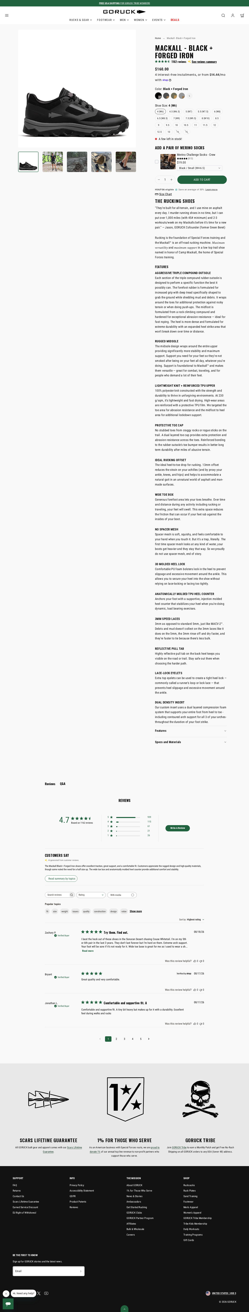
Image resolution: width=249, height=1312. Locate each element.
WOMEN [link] (139, 20)
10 (176, 125)
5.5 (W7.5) (203, 111)
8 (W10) (206, 118)
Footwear (188, 1201)
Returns (17, 1190)
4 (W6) (160, 111)
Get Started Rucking (137, 1207)
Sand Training (190, 1196)
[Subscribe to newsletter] (81, 1271)
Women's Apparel (192, 1212)
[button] (7, 15)
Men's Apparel (190, 1207)
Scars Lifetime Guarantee (26, 1201)
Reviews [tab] (50, 784)
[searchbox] (56, 894)
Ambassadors (134, 1201)
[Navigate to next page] (149, 1039)
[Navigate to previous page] (100, 1039)
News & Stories (134, 1196)
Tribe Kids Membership (195, 1223)
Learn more (211, 189)
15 (186, 131)
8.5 (217, 118)
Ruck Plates (189, 1190)
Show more (136, 911)
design (113, 911)
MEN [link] (123, 20)
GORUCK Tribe (179, 1147)
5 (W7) (189, 111)
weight (64, 911)
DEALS (175, 20)
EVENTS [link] (157, 20)
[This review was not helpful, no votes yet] (201, 961)
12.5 (159, 131)
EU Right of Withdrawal (24, 1212)
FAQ (15, 1185)
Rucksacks (189, 1185)
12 (214, 125)
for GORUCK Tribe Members (124, 3)
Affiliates (131, 1223)
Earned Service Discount (25, 1207)
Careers (131, 1234)
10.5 (186, 125)
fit (47, 911)
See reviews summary (204, 62)
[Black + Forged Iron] (158, 95)
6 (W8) (217, 111)
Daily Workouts (191, 1229)
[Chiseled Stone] (166, 95)
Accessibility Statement (82, 1190)
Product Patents (78, 1201)
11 (195, 125)
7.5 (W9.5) (191, 118)
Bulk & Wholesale (135, 1229)
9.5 (167, 125)
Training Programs (193, 1234)
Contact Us (18, 1196)
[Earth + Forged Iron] (174, 95)
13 (169, 131)
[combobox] (91, 895)
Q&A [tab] (62, 783)
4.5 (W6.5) (174, 111)
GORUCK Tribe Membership (197, 1218)
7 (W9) (176, 118)
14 (178, 131)
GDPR (73, 1196)
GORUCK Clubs (134, 1212)
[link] (233, 15)
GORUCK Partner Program (140, 1218)
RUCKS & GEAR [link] (79, 20)
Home (158, 38)
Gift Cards (188, 1240)
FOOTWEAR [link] (104, 20)
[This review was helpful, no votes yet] (195, 961)
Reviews (74, 1207)
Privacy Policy (77, 1185)
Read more (88, 950)
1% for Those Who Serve (139, 1190)
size (55, 911)
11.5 (205, 125)
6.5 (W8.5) (162, 118)
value (124, 911)
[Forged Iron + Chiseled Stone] (181, 95)
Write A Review (177, 828)
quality (86, 911)
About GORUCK (134, 1185)
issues (75, 911)
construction (100, 911)
